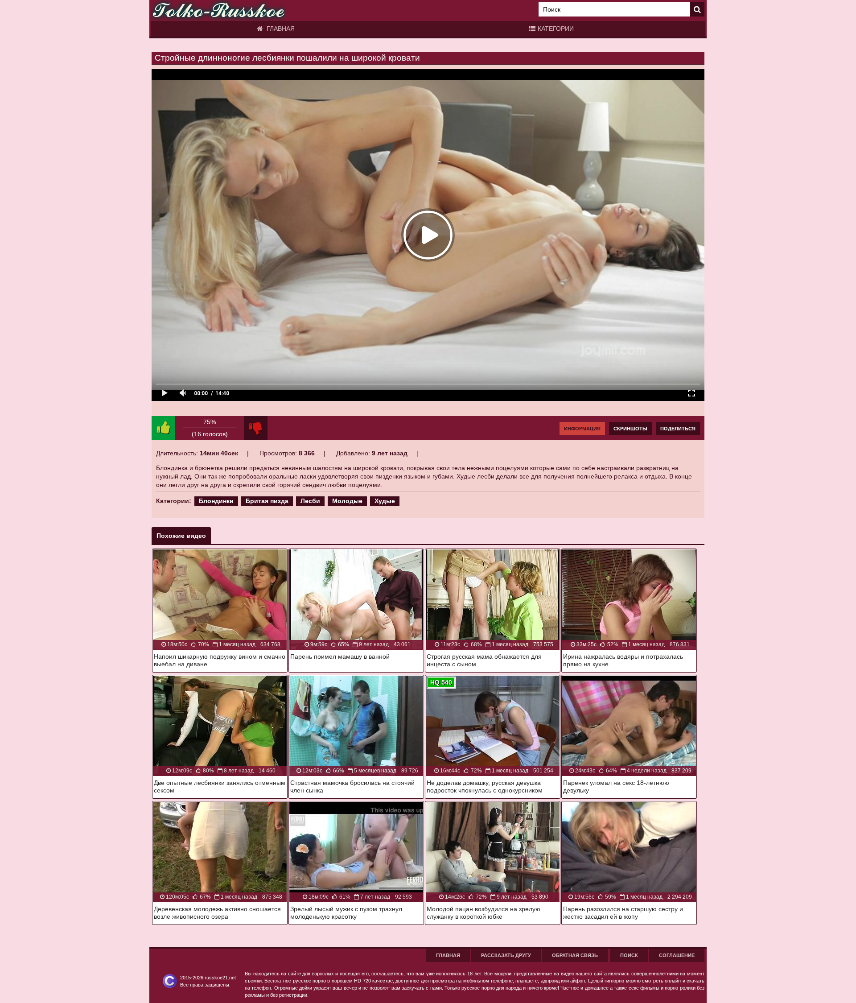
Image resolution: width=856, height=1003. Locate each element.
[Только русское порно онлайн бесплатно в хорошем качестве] (218, 10)
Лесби (310, 500)
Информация (582, 428)
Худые (384, 500)
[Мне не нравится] (256, 428)
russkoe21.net (220, 977)
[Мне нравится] (163, 428)
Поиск (629, 955)
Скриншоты (630, 428)
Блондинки (216, 500)
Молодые (347, 500)
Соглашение (677, 955)
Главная (280, 28)
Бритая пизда (267, 500)
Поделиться (678, 428)
